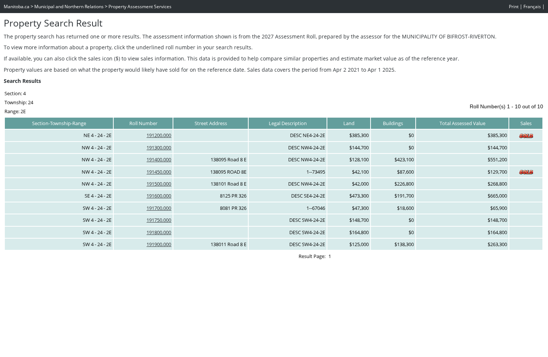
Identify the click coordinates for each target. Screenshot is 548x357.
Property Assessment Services (139, 6)
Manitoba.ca (16, 6)
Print (514, 6)
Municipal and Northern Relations (69, 6)
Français (532, 6)
